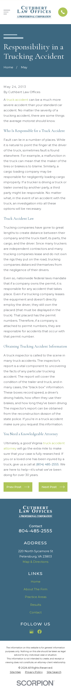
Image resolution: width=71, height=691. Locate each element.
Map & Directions (35, 562)
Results (35, 605)
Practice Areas (35, 597)
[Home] (34, 12)
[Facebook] (39, 632)
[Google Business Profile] (31, 632)
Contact (36, 612)
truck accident (17, 100)
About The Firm (35, 589)
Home (35, 581)
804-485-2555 (35, 531)
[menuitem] (15, 672)
